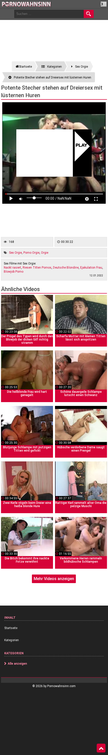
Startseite (10, 628)
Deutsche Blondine (66, 267)
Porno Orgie (31, 252)
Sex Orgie (15, 252)
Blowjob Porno (13, 271)
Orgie (44, 252)
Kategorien (11, 640)
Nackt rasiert (12, 267)
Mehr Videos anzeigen (54, 578)
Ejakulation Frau (91, 267)
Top (101, 748)
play (81, 146)
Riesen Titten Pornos (37, 267)
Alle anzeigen (17, 663)
